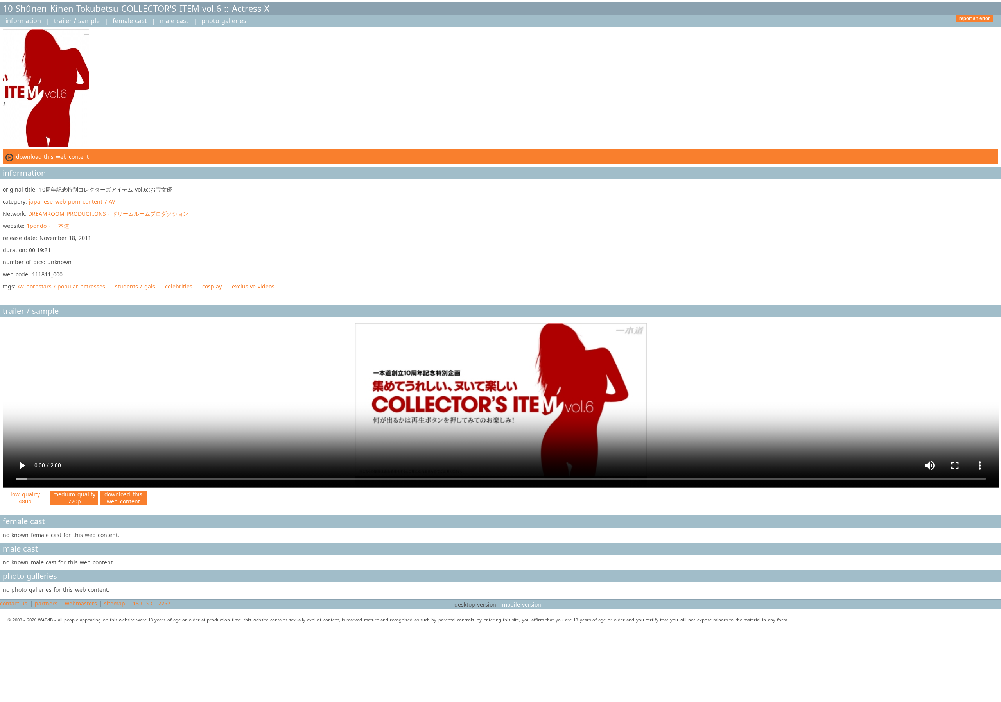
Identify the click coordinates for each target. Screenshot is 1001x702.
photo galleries (223, 20)
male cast (174, 20)
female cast (130, 20)
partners (46, 603)
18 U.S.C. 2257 (151, 603)
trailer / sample (77, 20)
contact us (13, 603)
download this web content (123, 498)
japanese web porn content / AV (72, 201)
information (23, 20)
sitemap (114, 603)
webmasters (81, 603)
